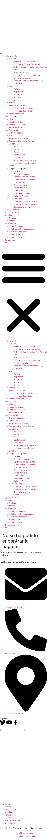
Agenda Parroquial (13, 212)
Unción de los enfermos (24, 163)
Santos (12, 102)
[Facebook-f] (15, 722)
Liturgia (12, 166)
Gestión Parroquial (17, 199)
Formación (13, 135)
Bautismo (18, 146)
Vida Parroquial (11, 130)
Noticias (8, 215)
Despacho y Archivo (22, 207)
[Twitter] (3, 722)
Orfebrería (18, 100)
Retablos (17, 97)
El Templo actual (21, 72)
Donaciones (10, 240)
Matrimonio (19, 157)
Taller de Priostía (21, 196)
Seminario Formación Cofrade (22, 141)
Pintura (17, 89)
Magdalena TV (15, 221)
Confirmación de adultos (24, 177)
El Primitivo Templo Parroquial (27, 64)
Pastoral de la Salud (22, 193)
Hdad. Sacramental (17, 226)
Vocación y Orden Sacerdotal (26, 160)
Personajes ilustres (17, 105)
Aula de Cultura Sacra (18, 138)
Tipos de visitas (16, 122)
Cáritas (17, 171)
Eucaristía (18, 152)
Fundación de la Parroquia (25, 61)
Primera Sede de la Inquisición (27, 75)
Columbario (14, 210)
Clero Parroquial (16, 133)
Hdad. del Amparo (17, 234)
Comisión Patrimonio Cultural (26, 204)
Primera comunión (21, 174)
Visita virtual (14, 119)
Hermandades (11, 223)
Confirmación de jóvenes (24, 179)
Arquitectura (19, 91)
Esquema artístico (17, 124)
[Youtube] (9, 722)
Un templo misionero (23, 78)
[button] (23, 292)
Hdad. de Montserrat (18, 232)
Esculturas (18, 94)
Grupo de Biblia (20, 188)
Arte (11, 86)
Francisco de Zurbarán (23, 111)
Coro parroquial (20, 182)
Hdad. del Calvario (17, 237)
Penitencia (18, 149)
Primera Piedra (15, 127)
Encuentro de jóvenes (23, 185)
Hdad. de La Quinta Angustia (21, 229)
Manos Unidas (20, 190)
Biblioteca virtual (16, 113)
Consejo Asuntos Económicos (26, 201)
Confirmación (19, 155)
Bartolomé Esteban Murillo (25, 108)
